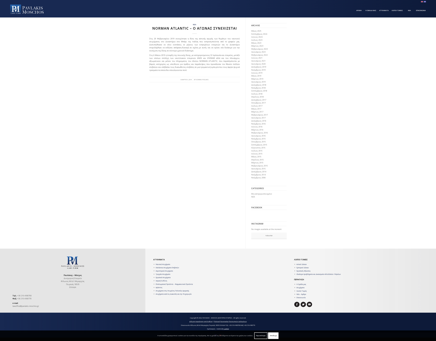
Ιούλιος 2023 (256, 40)
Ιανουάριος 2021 (258, 61)
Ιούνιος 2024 (256, 37)
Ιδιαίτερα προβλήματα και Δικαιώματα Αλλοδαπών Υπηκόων (318, 274)
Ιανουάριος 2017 (258, 118)
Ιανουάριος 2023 (258, 52)
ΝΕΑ (194, 24)
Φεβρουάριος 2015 (259, 165)
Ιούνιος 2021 (256, 58)
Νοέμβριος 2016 (258, 124)
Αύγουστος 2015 (258, 147)
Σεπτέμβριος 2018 (259, 91)
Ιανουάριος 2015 (258, 168)
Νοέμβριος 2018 (258, 88)
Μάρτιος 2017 (257, 112)
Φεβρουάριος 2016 (259, 133)
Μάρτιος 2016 (257, 130)
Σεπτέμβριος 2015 (259, 145)
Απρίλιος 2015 (257, 159)
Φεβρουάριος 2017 (259, 115)
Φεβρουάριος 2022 (259, 55)
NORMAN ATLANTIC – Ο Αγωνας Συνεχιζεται (194, 28)
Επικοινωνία (301, 297)
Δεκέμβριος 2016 (258, 121)
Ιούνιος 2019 (256, 73)
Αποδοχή (273, 336)
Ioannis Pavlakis (202, 80)
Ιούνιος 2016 (256, 126)
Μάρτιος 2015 (257, 162)
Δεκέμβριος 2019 (258, 67)
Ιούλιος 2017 (256, 106)
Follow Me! (269, 236)
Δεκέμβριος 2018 (258, 85)
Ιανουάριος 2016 (258, 136)
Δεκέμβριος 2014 (258, 171)
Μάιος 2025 (256, 31)
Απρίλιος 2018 (257, 97)
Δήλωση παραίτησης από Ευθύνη (200, 321)
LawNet (226, 329)
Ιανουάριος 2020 (258, 64)
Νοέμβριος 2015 (258, 139)
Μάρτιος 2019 (257, 79)
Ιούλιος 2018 (256, 94)
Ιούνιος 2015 (256, 153)
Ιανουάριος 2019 (258, 82)
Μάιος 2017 (256, 109)
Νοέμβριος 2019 (258, 70)
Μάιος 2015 (256, 156)
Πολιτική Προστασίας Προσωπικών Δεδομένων (230, 321)
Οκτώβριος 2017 (258, 103)
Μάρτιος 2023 (257, 46)
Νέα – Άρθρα (301, 294)
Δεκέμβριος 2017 (258, 100)
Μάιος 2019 (256, 76)
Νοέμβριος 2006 (258, 177)
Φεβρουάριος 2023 (259, 49)
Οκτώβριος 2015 (258, 141)
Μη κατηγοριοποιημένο (261, 194)
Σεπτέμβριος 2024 (259, 34)
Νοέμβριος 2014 (258, 174)
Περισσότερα (261, 336)
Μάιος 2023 (256, 43)
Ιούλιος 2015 (256, 151)
